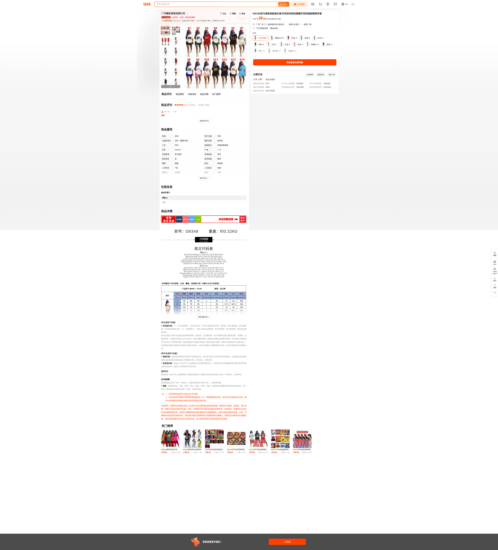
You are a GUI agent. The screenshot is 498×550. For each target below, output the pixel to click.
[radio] (175, 105)
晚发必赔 (274, 28)
